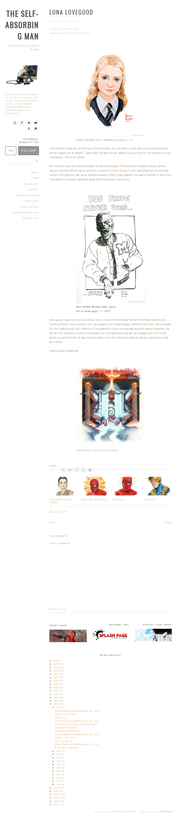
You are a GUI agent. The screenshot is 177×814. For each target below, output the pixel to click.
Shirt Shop (32, 201)
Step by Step (31, 218)
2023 (57, 670)
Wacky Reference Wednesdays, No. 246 (77, 734)
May (58, 771)
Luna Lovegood (63, 741)
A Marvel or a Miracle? (67, 747)
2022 (57, 674)
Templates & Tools (27, 195)
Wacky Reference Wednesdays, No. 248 (77, 710)
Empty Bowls (119, 170)
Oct (58, 754)
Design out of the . (157, 811)
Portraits (84, 33)
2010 (56, 794)
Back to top (57, 609)
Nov (58, 751)
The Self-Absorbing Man (22, 25)
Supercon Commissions (68, 730)
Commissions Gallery (25, 212)
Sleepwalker (146, 324)
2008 (57, 801)
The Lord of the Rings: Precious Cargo (76, 724)
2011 (56, 791)
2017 (56, 690)
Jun (58, 767)
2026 (57, 660)
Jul (58, 764)
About (35, 172)
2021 (56, 677)
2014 (56, 700)
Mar (58, 777)
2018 (56, 687)
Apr (58, 774)
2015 (56, 697)
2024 (57, 667)
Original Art (30, 184)
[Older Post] (168, 522)
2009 (57, 797)
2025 (57, 664)
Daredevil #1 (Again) (66, 727)
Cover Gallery (29, 207)
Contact (33, 190)
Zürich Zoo (61, 717)
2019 (56, 684)
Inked (62, 33)
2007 (57, 804)
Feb (58, 781)
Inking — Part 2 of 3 (65, 737)
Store (35, 178)
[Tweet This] (70, 470)
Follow (28, 150)
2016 (56, 694)
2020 (57, 680)
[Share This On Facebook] (63, 470)
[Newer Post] (53, 522)
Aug (58, 761)
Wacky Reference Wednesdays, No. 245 (77, 744)
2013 (56, 704)
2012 (56, 787)
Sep (58, 757)
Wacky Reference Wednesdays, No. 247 (77, 721)
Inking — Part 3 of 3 (65, 714)
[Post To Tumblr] (83, 470)
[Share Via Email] (90, 470)
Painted (73, 33)
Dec (58, 707)
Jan (58, 784)
